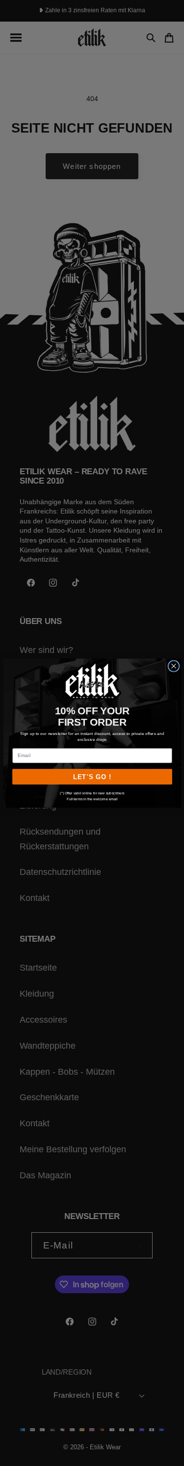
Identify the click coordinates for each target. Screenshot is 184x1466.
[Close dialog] (173, 666)
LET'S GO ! (92, 776)
